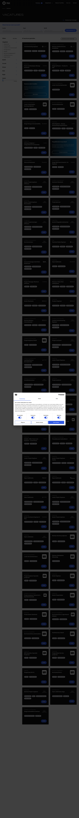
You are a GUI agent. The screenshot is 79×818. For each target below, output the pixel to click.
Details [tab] (39, 398)
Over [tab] (57, 398)
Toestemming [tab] (22, 398)
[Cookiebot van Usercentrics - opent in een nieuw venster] (59, 395)
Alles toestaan (56, 422)
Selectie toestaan (39, 422)
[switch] (33, 418)
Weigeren (23, 422)
